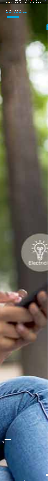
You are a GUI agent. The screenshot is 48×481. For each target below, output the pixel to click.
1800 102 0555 (25, 0)
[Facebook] (36, 0)
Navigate (16, 26)
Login (40, 2)
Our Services (21, 2)
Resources (30, 2)
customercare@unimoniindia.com (17, 0)
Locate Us (26, 2)
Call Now (9, 26)
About (18, 2)
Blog (33, 2)
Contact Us (37, 2)
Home (15, 2)
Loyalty (30, 0)
